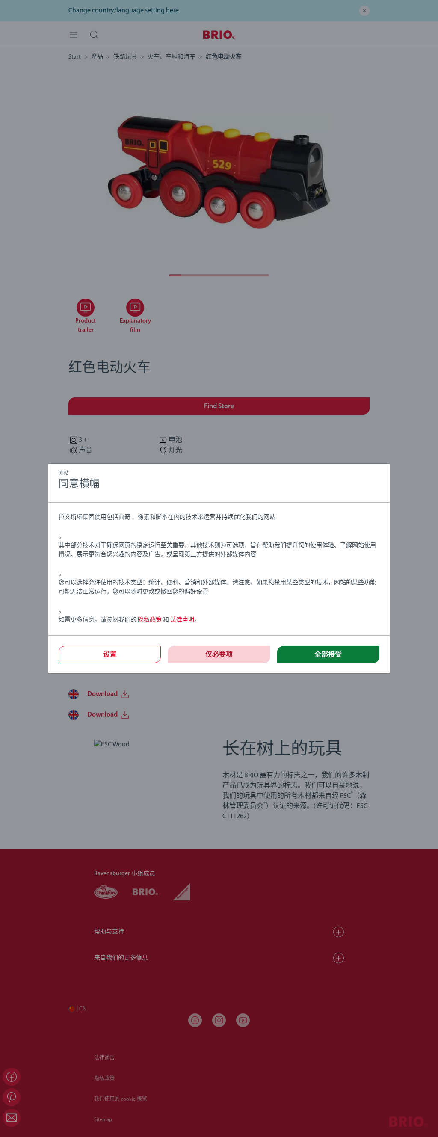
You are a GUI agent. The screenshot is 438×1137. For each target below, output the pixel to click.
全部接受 (328, 654)
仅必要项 (219, 654)
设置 (110, 654)
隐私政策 (150, 620)
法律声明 (182, 620)
